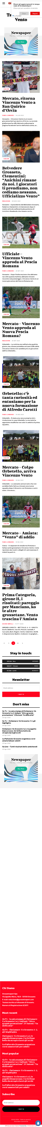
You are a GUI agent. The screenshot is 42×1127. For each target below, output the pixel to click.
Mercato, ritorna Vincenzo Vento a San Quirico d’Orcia (19, 104)
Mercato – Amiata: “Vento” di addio (20, 534)
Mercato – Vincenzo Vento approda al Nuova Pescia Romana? (21, 329)
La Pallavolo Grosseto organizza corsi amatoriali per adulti (18, 739)
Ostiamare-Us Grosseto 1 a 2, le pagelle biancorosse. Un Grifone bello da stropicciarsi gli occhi (19, 730)
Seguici (35, 13)
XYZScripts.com (32, 1126)
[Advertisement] (21, 884)
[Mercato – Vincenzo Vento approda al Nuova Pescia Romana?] (21, 302)
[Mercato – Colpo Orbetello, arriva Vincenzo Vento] (21, 446)
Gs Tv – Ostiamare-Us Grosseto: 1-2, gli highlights (18, 722)
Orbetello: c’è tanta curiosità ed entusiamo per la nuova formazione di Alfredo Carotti (20, 401)
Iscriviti (35, 670)
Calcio (6, 89)
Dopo (24, 13)
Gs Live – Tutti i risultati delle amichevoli (19, 746)
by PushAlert (17, 16)
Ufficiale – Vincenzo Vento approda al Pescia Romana (19, 259)
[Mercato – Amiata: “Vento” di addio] (21, 511)
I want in (21, 694)
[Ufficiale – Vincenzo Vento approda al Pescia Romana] (21, 232)
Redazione (6, 201)
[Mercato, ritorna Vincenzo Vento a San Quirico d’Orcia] (21, 77)
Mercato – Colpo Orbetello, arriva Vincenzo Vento (19, 471)
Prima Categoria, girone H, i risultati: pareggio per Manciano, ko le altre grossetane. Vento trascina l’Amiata (20, 606)
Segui (36, 666)
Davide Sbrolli (7, 624)
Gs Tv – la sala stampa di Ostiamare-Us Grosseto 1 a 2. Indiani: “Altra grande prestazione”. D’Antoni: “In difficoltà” (19, 713)
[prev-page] (4, 643)
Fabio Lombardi (8, 115)
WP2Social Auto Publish (12, 1126)
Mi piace (35, 661)
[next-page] (22, 643)
